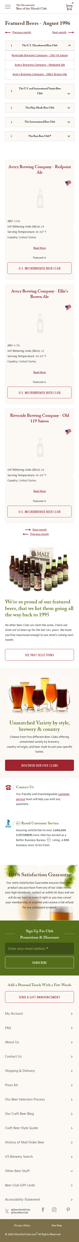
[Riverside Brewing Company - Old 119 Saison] (39, 448)
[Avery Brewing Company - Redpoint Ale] (39, 199)
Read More (39, 248)
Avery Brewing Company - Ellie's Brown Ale (40, 74)
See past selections (39, 655)
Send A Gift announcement (39, 997)
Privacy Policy (22, 1225)
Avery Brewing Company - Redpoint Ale (40, 65)
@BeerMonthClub (20, 1209)
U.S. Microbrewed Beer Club (40, 268)
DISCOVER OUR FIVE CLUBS (39, 765)
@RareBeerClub (19, 1212)
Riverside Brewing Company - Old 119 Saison (40, 55)
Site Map (57, 1225)
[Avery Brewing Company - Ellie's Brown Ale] (39, 323)
